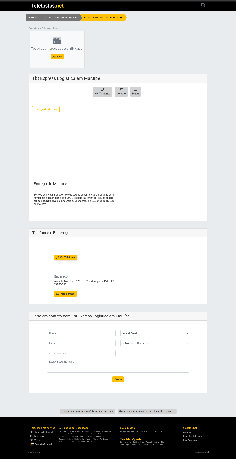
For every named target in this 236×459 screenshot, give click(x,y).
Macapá (62, 441)
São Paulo (63, 431)
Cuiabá (70, 439)
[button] (102, 92)
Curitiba (70, 434)
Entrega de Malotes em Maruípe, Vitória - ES (103, 17)
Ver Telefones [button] (67, 257)
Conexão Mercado (43, 444)
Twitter (37, 440)
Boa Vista (81, 441)
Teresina (62, 439)
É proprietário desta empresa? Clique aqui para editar (87, 411)
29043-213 (60, 284)
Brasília (97, 431)
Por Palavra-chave (127, 431)
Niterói (163, 442)
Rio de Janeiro (74, 431)
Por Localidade (141, 431)
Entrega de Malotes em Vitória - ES (62, 17)
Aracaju (88, 439)
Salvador (62, 434)
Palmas (89, 441)
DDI (155, 431)
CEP (160, 431)
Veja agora (57, 56)
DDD (150, 431)
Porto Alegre (106, 431)
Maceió (75, 436)
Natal (90, 436)
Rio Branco (104, 439)
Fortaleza (78, 434)
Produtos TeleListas (193, 436)
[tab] (46, 109)
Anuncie (187, 432)
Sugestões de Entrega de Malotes (44, 28)
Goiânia (93, 434)
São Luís (83, 436)
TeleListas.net (35, 17)
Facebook (39, 436)
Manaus (108, 434)
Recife (86, 434)
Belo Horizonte (87, 431)
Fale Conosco (190, 440)
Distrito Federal (146, 442)
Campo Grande (64, 436)
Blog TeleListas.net (43, 432)
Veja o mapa (67, 293)
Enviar (118, 379)
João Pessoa (99, 436)
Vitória (95, 439)
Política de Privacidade (202, 452)
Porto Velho (71, 441)
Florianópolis (79, 439)
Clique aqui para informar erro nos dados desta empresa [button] (147, 411)
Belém (100, 434)
